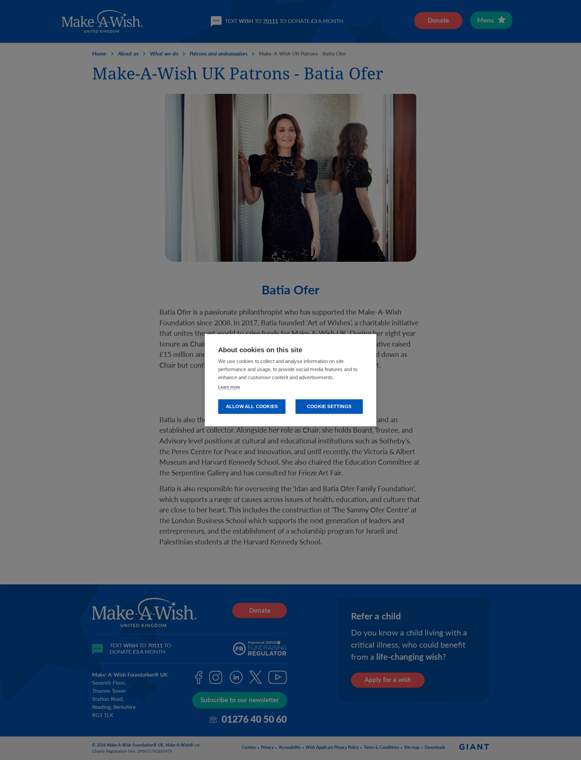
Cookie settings (329, 406)
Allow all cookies (252, 406)
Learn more (229, 387)
